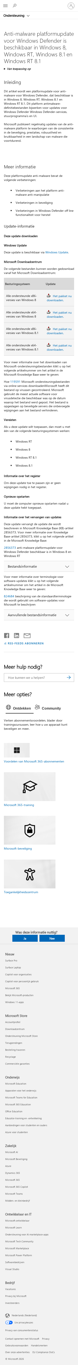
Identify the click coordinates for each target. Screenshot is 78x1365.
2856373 (10, 548)
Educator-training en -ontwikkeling (23, 1118)
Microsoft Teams (14, 1193)
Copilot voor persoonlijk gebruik (22, 981)
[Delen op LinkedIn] (15, 634)
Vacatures (10, 1289)
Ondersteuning (14, 15)
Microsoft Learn (13, 1227)
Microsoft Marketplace (17, 1248)
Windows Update (56, 252)
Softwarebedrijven (14, 1262)
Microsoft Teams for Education (21, 1097)
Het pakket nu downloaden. (59, 298)
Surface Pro (11, 960)
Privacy (45, 1338)
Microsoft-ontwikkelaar (17, 1220)
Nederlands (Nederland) (24, 1315)
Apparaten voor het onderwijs (20, 1090)
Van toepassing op (19, 68)
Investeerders (12, 1303)
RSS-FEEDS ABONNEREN (26, 643)
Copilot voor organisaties (18, 974)
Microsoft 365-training (19, 805)
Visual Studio (12, 1269)
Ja (25, 938)
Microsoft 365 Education (18, 1104)
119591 (15, 382)
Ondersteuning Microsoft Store (21, 1036)
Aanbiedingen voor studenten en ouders (26, 1125)
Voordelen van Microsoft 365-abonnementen (34, 761)
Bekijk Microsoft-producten (19, 995)
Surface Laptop (13, 967)
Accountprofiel (12, 1022)
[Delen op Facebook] (7, 634)
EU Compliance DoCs (43, 1352)
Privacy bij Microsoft (15, 1296)
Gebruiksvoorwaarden (16, 1345)
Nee (52, 938)
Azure (8, 1166)
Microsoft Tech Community (19, 1241)
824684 (9, 596)
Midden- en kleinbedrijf (17, 1200)
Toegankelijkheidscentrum (21, 892)
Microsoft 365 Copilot (16, 1186)
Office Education (13, 1111)
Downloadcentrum (14, 1029)
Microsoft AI (11, 1152)
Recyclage (10, 1056)
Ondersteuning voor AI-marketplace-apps (27, 1234)
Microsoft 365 (12, 988)
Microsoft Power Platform (18, 1255)
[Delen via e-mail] (25, 634)
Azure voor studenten (16, 1132)
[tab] (20, 708)
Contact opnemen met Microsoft (22, 1338)
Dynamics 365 (12, 1172)
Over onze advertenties (17, 1352)
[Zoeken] (68, 677)
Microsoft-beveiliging (18, 848)
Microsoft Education (15, 1083)
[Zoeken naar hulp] (15, 5)
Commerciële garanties (17, 1063)
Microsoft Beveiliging (16, 1159)
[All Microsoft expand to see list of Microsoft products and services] (5, 6)
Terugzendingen (13, 1042)
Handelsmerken (39, 1345)
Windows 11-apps (14, 1002)
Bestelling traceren (15, 1049)
